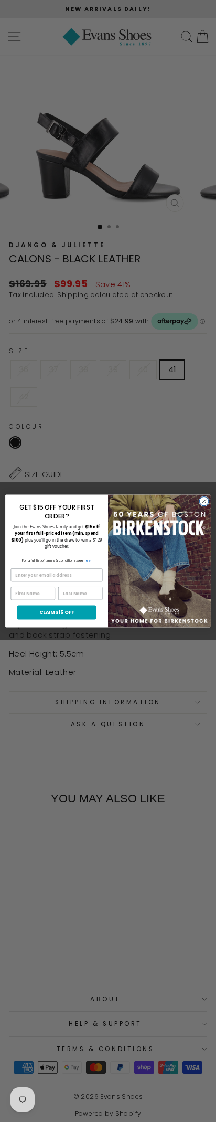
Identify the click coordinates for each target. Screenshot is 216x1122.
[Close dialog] (204, 501)
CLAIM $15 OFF (56, 612)
